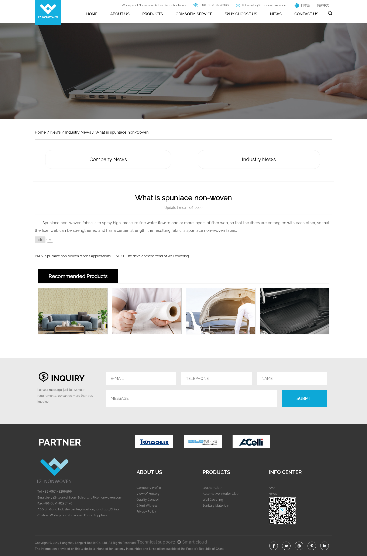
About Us (120, 14)
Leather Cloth (212, 487)
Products (152, 14)
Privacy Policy (146, 511)
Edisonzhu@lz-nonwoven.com (264, 5)
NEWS (273, 493)
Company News (108, 159)
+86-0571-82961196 (214, 5)
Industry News (78, 132)
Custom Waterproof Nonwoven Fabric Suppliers (72, 515)
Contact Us (306, 14)
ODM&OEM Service (194, 14)
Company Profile (149, 487)
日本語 (305, 5)
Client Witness (147, 505)
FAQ (272, 487)
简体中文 (323, 5)
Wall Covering (213, 499)
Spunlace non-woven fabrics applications (78, 256)
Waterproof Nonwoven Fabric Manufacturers (154, 5)
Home (91, 14)
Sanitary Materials (216, 505)
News (276, 14)
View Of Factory (148, 493)
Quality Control (147, 499)
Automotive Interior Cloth (221, 493)
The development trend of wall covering (157, 256)
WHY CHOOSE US (241, 14)
